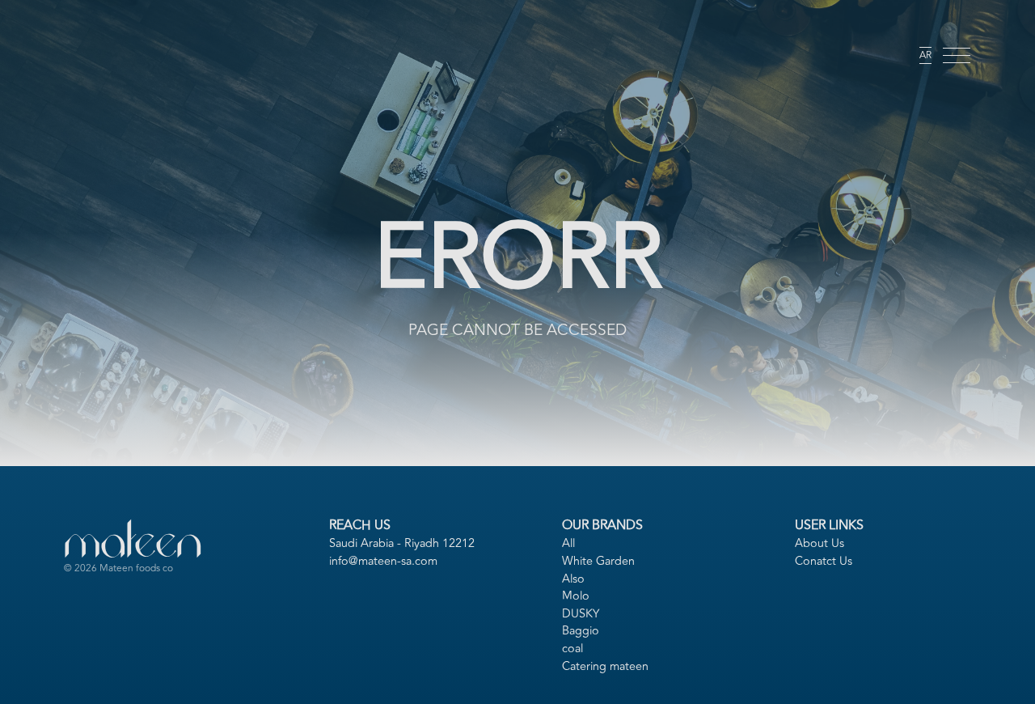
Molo (575, 596)
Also (573, 579)
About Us (819, 543)
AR (925, 55)
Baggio (580, 630)
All (568, 543)
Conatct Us (823, 561)
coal (572, 648)
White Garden (598, 561)
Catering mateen (605, 666)
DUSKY (580, 613)
